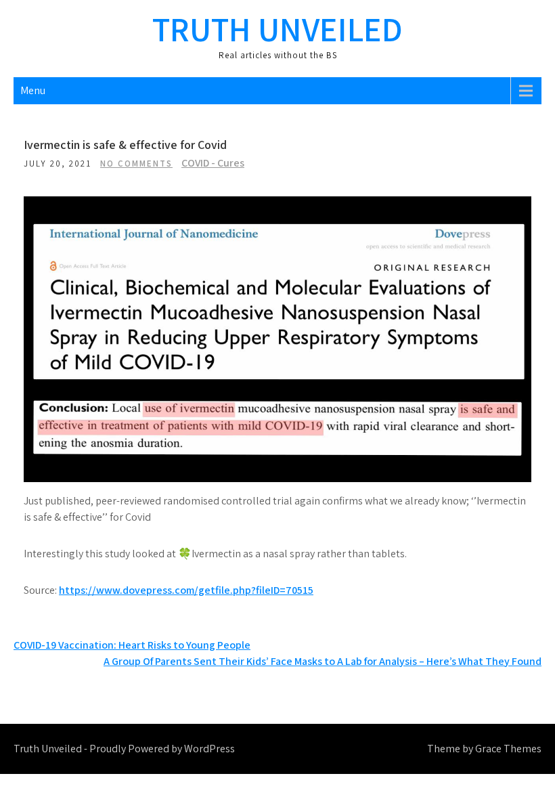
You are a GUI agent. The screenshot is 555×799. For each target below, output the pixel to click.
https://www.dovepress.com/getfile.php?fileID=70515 (186, 590)
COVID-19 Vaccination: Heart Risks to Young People (132, 645)
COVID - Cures (212, 163)
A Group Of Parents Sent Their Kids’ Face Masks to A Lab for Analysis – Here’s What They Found (322, 661)
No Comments (136, 163)
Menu (32, 90)
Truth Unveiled (277, 29)
